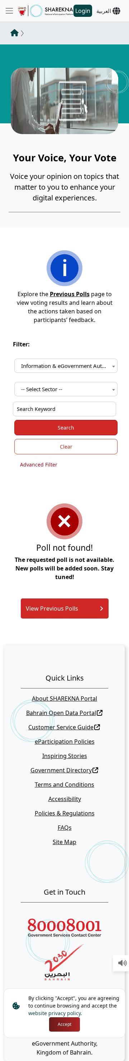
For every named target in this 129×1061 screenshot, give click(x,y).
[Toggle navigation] (9, 11)
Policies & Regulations (65, 813)
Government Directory (61, 770)
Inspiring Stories (64, 756)
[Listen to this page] (122, 963)
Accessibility (64, 799)
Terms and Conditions (64, 784)
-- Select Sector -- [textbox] (41, 389)
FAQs (65, 828)
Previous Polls (70, 294)
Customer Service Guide (61, 727)
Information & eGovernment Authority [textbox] (67, 365)
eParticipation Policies (65, 741)
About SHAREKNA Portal (64, 698)
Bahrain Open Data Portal (61, 713)
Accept (64, 1024)
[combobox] (66, 366)
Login (82, 11)
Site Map (64, 842)
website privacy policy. (55, 1013)
